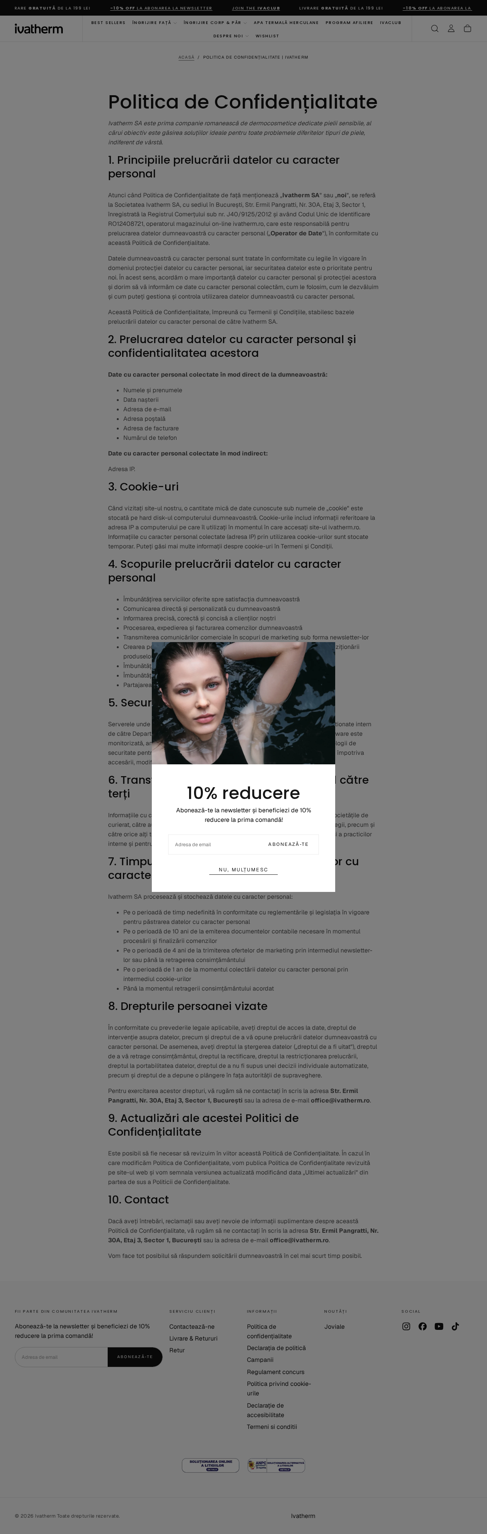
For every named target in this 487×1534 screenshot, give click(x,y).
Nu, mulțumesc (243, 869)
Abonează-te (288, 844)
